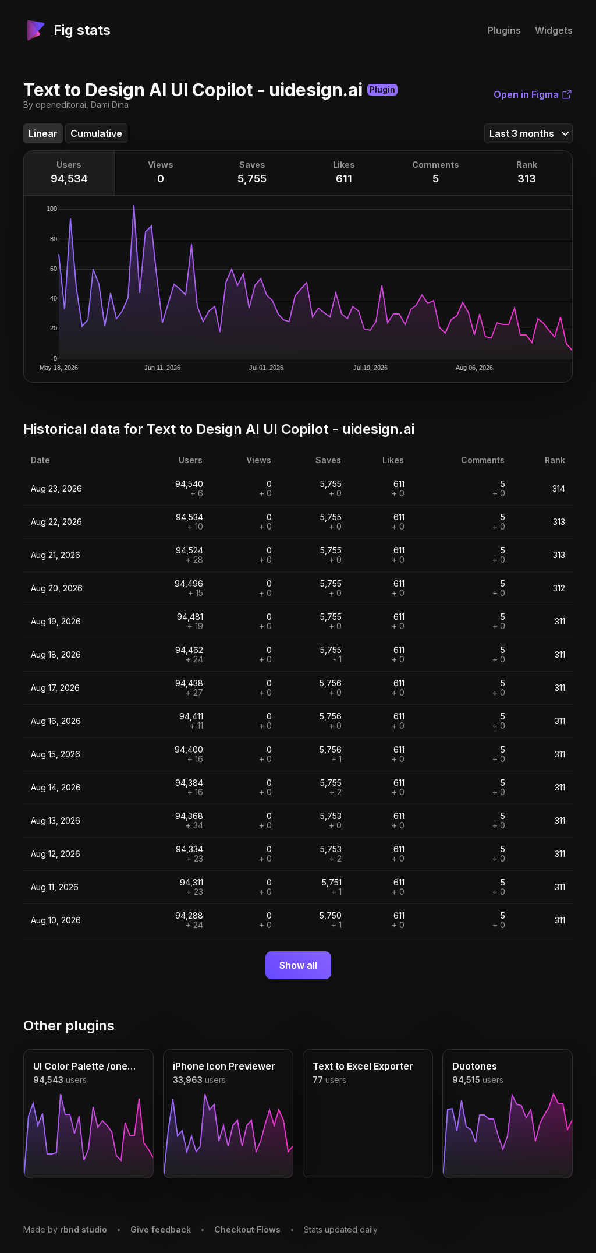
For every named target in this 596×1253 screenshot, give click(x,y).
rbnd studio (83, 1229)
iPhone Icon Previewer (224, 1066)
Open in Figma (526, 94)
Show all (298, 965)
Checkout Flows (247, 1229)
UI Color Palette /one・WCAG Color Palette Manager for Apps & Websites (88, 1066)
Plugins (504, 30)
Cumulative (96, 133)
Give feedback (160, 1229)
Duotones (474, 1066)
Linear (43, 133)
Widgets (554, 30)
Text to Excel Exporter (363, 1066)
